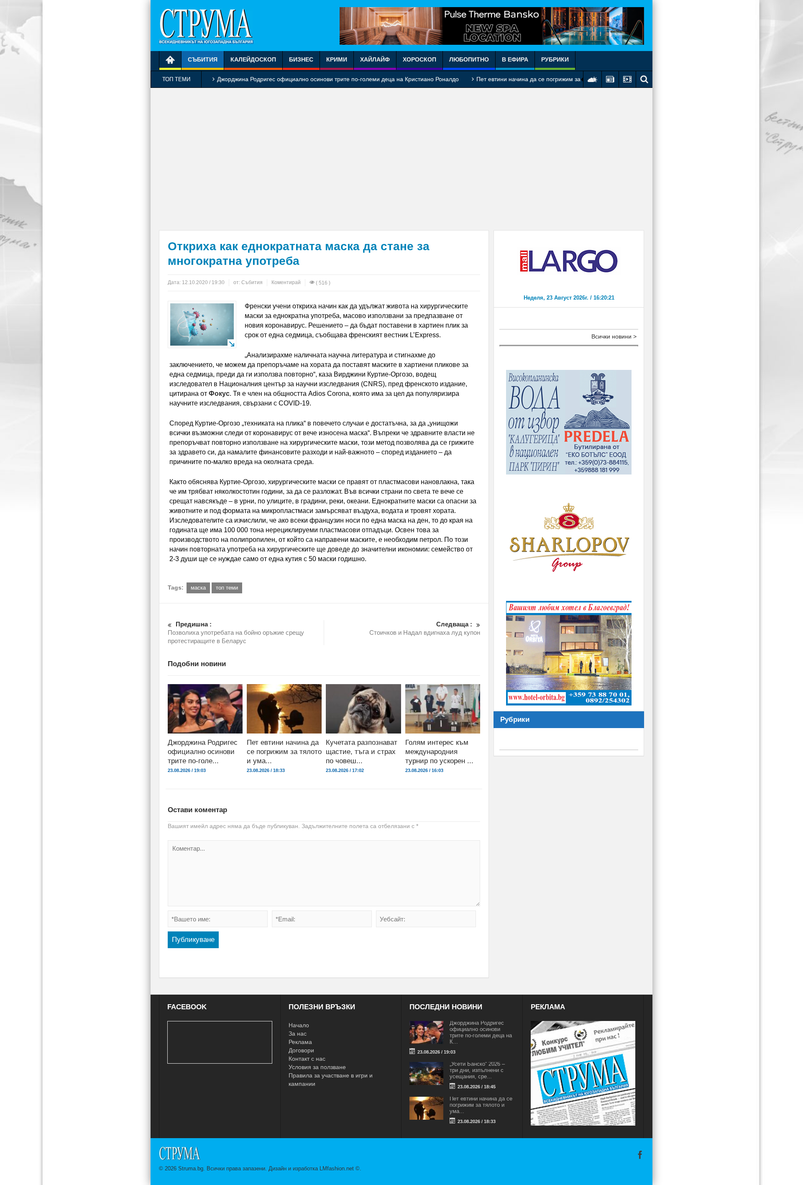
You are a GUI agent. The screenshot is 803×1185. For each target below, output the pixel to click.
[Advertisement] (401, 159)
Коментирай (286, 282)
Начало (299, 1025)
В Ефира (515, 59)
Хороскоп (419, 59)
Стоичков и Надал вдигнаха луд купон (424, 628)
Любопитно (469, 59)
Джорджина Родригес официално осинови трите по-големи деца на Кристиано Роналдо (338, 79)
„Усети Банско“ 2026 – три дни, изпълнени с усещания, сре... (477, 1070)
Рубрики (555, 59)
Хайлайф (375, 59)
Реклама (300, 1042)
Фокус (219, 393)
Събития (202, 59)
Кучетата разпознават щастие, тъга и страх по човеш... (361, 752)
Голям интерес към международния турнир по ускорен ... (439, 752)
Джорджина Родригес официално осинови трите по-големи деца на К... (481, 1032)
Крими (336, 59)
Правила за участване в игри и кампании (331, 1079)
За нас (298, 1033)
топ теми (227, 588)
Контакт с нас (307, 1058)
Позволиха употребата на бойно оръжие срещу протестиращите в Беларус (236, 632)
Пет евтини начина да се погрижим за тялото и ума (547, 79)
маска (198, 588)
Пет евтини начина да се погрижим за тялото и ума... (284, 752)
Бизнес (301, 59)
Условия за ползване (317, 1067)
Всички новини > (614, 336)
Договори (301, 1050)
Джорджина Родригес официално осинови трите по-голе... (203, 752)
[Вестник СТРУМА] (206, 25)
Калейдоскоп (253, 59)
